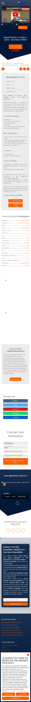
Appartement (10, 63)
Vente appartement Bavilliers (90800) (12, 635)
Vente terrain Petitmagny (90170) (11, 630)
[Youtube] (18, 530)
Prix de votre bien (7, 446)
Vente (3, 63)
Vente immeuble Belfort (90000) (10, 627)
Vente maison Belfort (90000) (10, 625)
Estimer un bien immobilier (10, 645)
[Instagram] (23, 530)
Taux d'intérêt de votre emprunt (13, 455)
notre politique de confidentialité (17, 691)
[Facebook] (8, 530)
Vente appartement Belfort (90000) (11, 622)
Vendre (4, 647)
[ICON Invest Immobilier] (24, 3)
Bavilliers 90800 (19, 63)
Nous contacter (6, 650)
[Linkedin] (13, 530)
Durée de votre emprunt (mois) (13, 451)
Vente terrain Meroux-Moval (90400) (12, 632)
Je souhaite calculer (8, 442)
